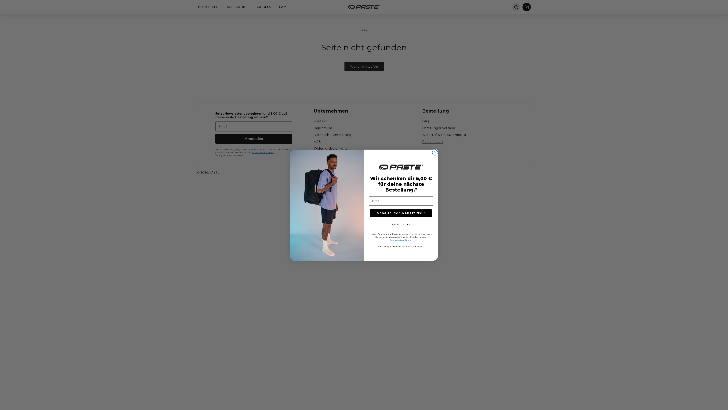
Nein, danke (401, 224)
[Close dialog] (435, 152)
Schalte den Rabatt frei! (401, 213)
